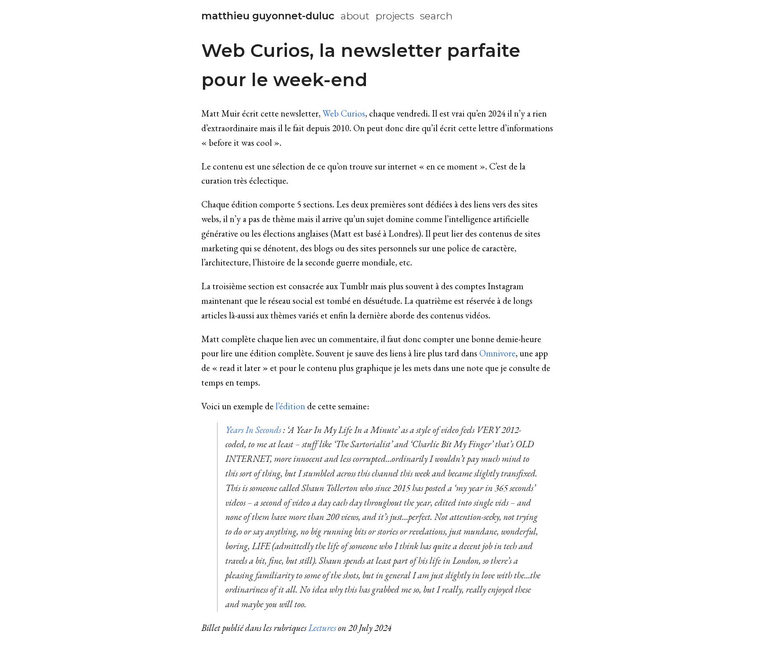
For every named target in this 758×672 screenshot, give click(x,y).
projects (394, 16)
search (436, 16)
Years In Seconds (253, 430)
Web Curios (344, 113)
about (355, 16)
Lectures (322, 628)
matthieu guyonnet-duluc (267, 16)
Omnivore (497, 353)
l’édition (290, 406)
